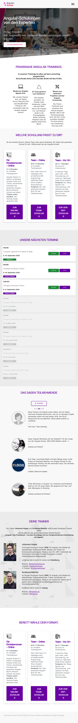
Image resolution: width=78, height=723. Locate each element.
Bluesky (61, 715)
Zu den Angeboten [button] (14, 44)
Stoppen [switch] (40, 403)
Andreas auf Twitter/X (35, 447)
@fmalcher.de (34, 592)
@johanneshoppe (36, 566)
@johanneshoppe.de (36, 564)
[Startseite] (9, 4)
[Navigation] (72, 4)
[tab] (35, 408)
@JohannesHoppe (38, 568)
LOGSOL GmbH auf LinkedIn (37, 471)
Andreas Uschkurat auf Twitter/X (39, 494)
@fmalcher (33, 594)
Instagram (55, 715)
